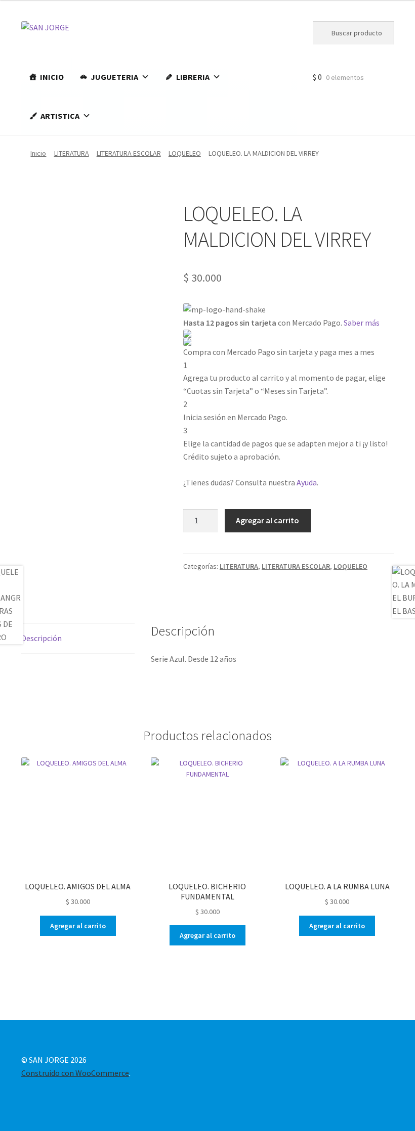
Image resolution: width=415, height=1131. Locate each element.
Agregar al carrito (267, 520)
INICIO (52, 77)
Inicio (38, 153)
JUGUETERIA (114, 77)
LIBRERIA (193, 77)
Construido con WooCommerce (75, 1073)
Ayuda (307, 482)
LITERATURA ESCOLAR (129, 153)
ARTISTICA (59, 116)
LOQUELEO (185, 153)
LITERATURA (71, 153)
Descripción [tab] (41, 638)
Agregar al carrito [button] (78, 925)
